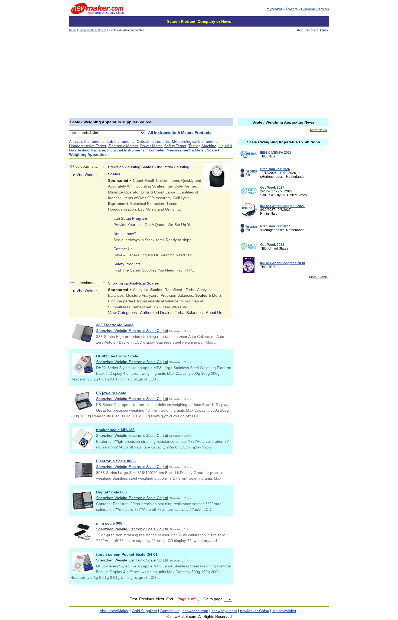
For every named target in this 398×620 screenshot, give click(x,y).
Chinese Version (315, 9)
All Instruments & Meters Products (179, 132)
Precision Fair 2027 (275, 226)
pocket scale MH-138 (115, 430)
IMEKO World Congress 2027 (282, 206)
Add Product (307, 30)
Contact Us (169, 611)
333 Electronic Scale (114, 325)
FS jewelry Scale (111, 393)
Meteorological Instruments (195, 141)
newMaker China (254, 611)
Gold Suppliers (144, 611)
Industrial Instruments (125, 150)
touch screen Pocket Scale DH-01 (127, 554)
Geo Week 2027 (272, 187)
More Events (318, 277)
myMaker (274, 9)
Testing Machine (202, 146)
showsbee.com (195, 611)
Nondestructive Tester (87, 146)
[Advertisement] (199, 77)
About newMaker (114, 611)
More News (318, 130)
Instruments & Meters (93, 29)
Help (324, 30)
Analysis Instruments (87, 141)
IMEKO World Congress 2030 (282, 263)
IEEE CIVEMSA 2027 (276, 152)
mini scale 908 (109, 523)
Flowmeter (155, 150)
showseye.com (224, 611)
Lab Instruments (121, 141)
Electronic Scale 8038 (116, 461)
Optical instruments (153, 141)
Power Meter (151, 146)
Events (292, 9)
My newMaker (284, 611)
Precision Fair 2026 (275, 169)
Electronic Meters (123, 146)
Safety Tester (175, 146)
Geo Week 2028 (272, 245)
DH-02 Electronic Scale (117, 356)
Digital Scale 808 (111, 492)
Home (72, 29)
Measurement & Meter (186, 150)
